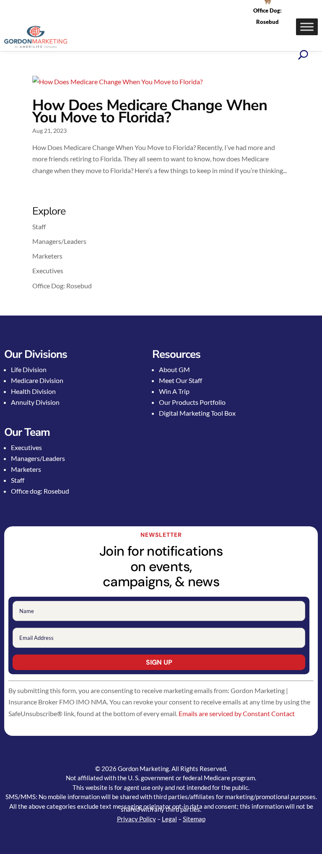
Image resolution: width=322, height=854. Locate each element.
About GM (174, 369)
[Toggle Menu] (307, 27)
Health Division (33, 391)
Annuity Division (35, 402)
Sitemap (194, 819)
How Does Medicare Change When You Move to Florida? (149, 111)
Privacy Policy (136, 819)
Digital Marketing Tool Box (197, 413)
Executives (47, 270)
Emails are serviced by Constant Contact (237, 713)
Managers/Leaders (59, 241)
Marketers (47, 256)
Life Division (29, 369)
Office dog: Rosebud (40, 491)
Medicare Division (37, 380)
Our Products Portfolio (192, 402)
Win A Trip (174, 391)
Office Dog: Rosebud (62, 286)
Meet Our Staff (180, 380)
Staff (39, 226)
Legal (169, 819)
